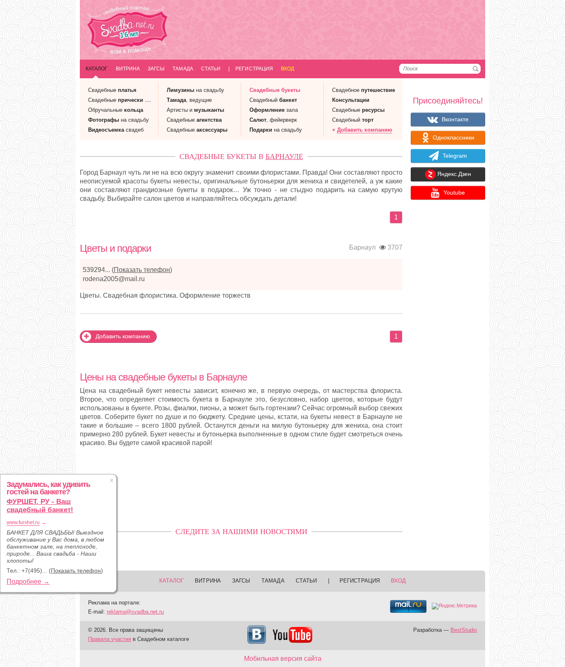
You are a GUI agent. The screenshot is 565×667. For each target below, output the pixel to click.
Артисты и (195, 110)
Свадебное (363, 90)
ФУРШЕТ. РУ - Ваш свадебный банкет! (40, 506)
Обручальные (115, 110)
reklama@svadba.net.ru (135, 612)
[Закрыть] (111, 480)
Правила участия (109, 639)
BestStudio (463, 630)
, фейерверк (273, 120)
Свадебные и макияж (128, 100)
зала (273, 110)
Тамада (182, 69)
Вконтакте (454, 119)
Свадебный (273, 100)
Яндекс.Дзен (453, 174)
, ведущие (189, 100)
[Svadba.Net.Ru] (127, 31)
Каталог (97, 69)
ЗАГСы (156, 69)
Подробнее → (28, 581)
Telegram (454, 155)
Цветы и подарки (115, 248)
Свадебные (112, 90)
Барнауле (284, 156)
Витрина (128, 69)
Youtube (453, 192)
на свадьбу (118, 120)
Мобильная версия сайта (282, 658)
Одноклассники (452, 137)
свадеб (116, 130)
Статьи (210, 69)
